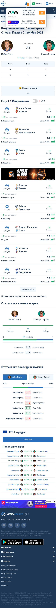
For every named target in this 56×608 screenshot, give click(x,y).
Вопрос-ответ (6, 581)
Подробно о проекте (8, 573)
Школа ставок (6, 577)
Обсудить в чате (27, 88)
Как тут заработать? (8, 566)
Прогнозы (6, 547)
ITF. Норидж (21, 58)
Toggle (35, 101)
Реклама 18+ (12, 16)
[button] (26, 3)
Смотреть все (27, 289)
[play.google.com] (11, 542)
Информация (7, 552)
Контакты (4, 585)
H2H (28, 93)
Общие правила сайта (9, 570)
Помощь (5, 561)
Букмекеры (7, 556)
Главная (4, 22)
